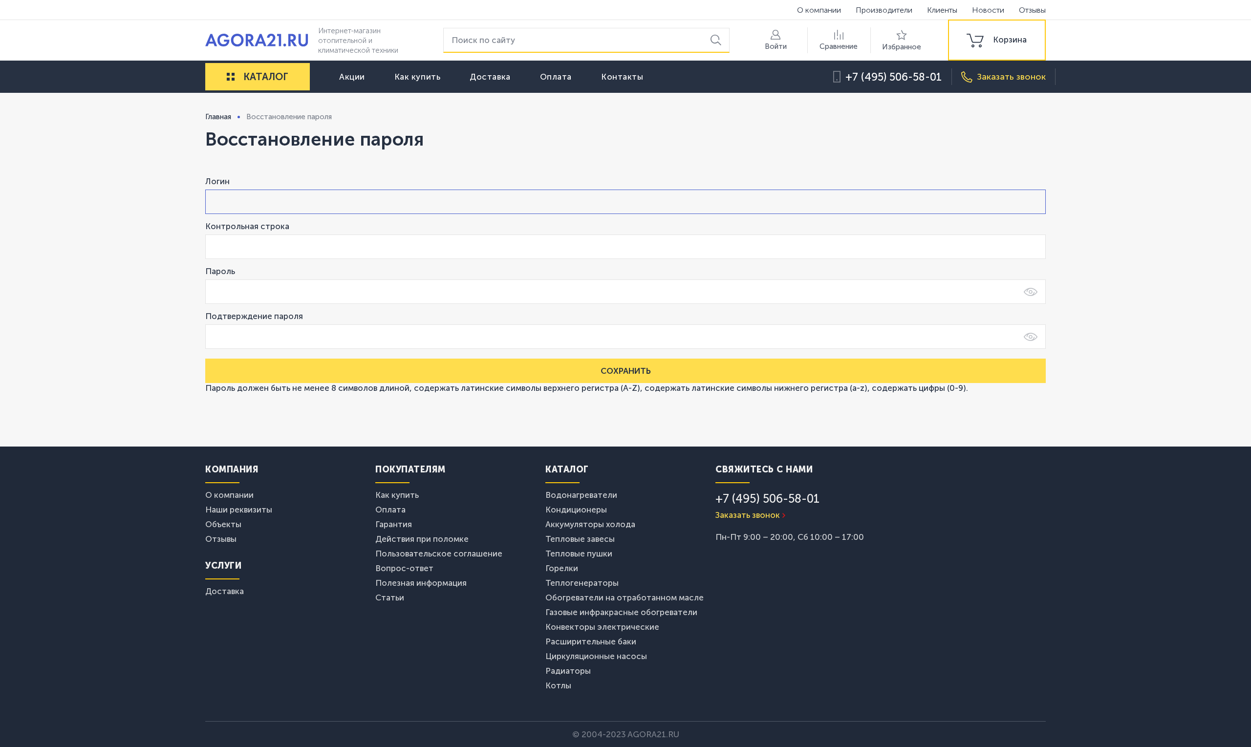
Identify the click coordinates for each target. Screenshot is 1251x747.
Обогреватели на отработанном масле (624, 597)
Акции (352, 77)
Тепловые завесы (580, 539)
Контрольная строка (247, 226)
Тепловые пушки (578, 553)
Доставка (490, 77)
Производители (884, 10)
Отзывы (1032, 10)
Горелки (561, 568)
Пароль (220, 271)
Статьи (389, 597)
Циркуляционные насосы (596, 656)
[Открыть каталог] (231, 77)
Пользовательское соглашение (438, 553)
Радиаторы (568, 671)
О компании (819, 10)
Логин (217, 181)
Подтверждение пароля (254, 316)
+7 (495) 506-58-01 (893, 77)
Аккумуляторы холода (590, 524)
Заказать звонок (747, 515)
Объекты (223, 524)
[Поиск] (718, 40)
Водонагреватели (581, 495)
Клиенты (942, 10)
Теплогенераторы (582, 583)
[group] (997, 40)
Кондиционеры (576, 509)
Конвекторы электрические (602, 627)
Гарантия (393, 524)
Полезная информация (421, 583)
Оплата (556, 77)
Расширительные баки (590, 641)
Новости (988, 10)
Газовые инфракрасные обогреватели (621, 612)
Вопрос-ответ (404, 568)
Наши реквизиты (238, 509)
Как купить (417, 77)
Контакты (622, 77)
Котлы (558, 685)
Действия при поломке (422, 539)
